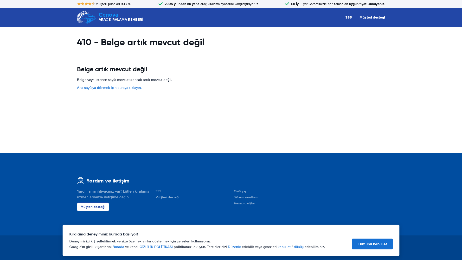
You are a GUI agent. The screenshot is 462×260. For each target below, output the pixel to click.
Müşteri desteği (372, 17)
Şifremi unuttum (245, 197)
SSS (348, 17)
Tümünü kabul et (372, 244)
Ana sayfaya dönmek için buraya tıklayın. (109, 87)
